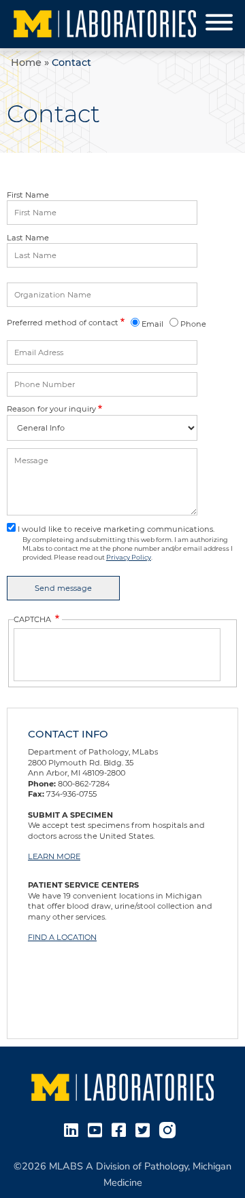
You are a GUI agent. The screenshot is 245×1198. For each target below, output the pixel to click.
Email (152, 324)
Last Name (28, 237)
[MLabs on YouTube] (98, 1129)
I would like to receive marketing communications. (116, 529)
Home (26, 62)
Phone (193, 324)
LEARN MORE (54, 856)
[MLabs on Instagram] (170, 1129)
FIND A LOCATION (62, 937)
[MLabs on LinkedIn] (74, 1129)
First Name (28, 195)
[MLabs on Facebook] (121, 1129)
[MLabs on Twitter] (145, 1129)
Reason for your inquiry (51, 409)
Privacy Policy (128, 557)
